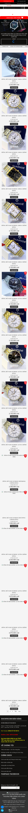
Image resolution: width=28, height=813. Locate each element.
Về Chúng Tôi (7, 745)
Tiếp (16, 711)
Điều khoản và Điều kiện (6, 762)
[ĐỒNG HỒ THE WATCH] (1, 8)
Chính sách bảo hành (6, 771)
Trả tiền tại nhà (7, 3)
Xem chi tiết (14, 87)
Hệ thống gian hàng (7, 1)
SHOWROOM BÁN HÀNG (11, 718)
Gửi (17, 787)
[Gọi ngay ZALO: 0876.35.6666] (2, 810)
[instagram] (17, 781)
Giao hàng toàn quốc (21, 1)
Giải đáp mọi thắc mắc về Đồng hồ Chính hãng (12, 752)
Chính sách (6, 755)
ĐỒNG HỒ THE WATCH (13, 731)
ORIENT (14, 39)
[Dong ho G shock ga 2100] (14, 25)
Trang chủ (5, 46)
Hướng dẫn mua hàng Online (8, 765)
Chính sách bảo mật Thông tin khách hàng (11, 759)
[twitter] (11, 781)
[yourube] (19, 781)
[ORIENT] (14, 42)
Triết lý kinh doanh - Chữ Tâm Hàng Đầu (10, 749)
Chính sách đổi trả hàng (6, 768)
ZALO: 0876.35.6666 (16, 5)
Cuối (19, 711)
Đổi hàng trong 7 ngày (21, 3)
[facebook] (8, 781)
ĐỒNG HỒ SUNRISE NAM (16, 46)
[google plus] (14, 781)
